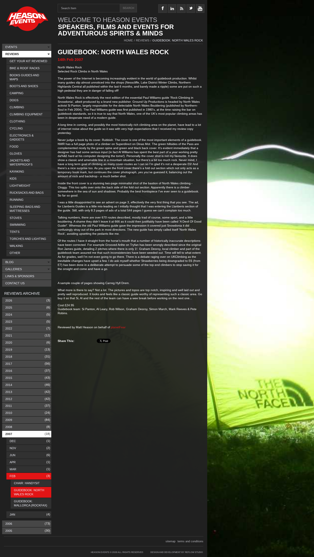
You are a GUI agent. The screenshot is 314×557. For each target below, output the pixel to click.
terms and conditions (190, 541)
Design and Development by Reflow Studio (176, 552)
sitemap (170, 541)
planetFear (118, 327)
